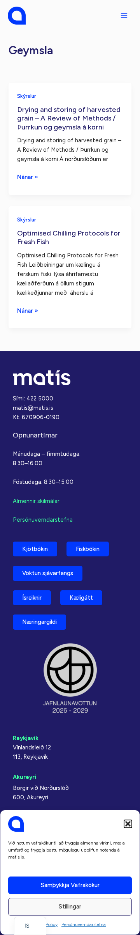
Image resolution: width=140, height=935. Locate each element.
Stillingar (70, 906)
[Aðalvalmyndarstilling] (124, 15)
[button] (128, 824)
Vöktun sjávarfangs (47, 573)
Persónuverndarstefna (83, 924)
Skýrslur (26, 96)
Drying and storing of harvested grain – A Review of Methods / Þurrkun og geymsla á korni (69, 118)
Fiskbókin (88, 548)
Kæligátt (81, 597)
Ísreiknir (32, 597)
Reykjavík (25, 738)
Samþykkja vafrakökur (70, 885)
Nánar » (27, 177)
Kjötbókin (35, 548)
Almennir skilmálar (36, 501)
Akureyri (24, 777)
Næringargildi (39, 621)
